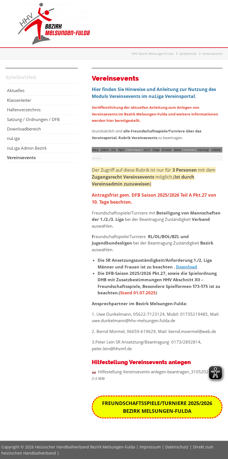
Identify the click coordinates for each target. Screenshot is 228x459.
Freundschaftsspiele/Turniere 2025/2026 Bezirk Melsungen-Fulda (157, 407)
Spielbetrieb (188, 53)
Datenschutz (177, 447)
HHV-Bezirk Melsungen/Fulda (153, 53)
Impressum (150, 447)
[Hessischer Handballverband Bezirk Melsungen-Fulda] (54, 43)
